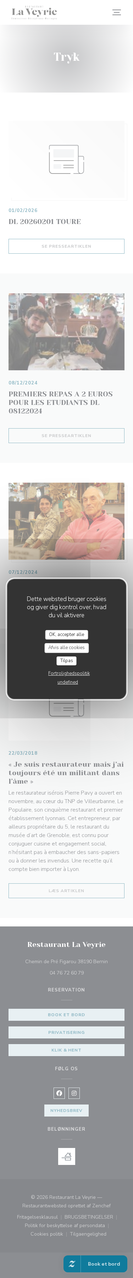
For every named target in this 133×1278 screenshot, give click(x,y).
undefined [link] (67, 682)
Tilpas (66, 661)
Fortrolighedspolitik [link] (69, 673)
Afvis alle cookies (66, 647)
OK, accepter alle (66, 634)
